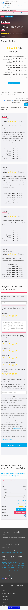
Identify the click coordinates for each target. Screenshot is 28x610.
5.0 (24, 506)
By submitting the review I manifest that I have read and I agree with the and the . (14, 438)
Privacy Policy (18, 438)
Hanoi (7, 565)
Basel (16, 562)
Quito (11, 565)
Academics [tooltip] (9, 65)
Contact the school (19, 512)
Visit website (20, 509)
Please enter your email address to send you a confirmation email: (13, 387)
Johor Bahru (16, 569)
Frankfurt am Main (11, 567)
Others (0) (25, 102)
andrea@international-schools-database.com (12, 552)
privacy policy (16, 428)
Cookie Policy (5, 599)
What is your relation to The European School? (12, 297)
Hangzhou (15, 563)
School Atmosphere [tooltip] (6, 156)
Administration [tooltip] (7, 74)
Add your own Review (14, 83)
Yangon (18, 567)
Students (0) (17, 100)
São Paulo (16, 570)
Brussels (4, 567)
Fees (14, 12)
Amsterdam (4, 562)
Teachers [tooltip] (9, 62)
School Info (4, 12)
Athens (3, 565)
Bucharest (4, 569)
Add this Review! (15, 445)
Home (2, 5)
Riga (20, 563)
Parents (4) (8, 100)
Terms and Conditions (8, 439)
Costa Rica (7, 5)
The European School (8, 481)
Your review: (6, 320)
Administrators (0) (16, 102)
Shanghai (10, 569)
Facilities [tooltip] (9, 67)
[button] (8, 341)
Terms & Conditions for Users (8, 593)
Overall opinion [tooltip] (7, 59)
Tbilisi (22, 567)
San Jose (13, 5)
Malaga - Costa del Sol (7, 563)
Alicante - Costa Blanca (7, 570)
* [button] (6, 298)
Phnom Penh (11, 562)
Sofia (23, 563)
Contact (4, 602)
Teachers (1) (25, 100)
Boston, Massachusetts (19, 565)
